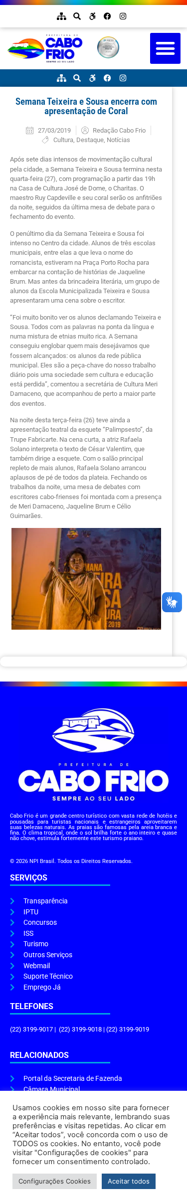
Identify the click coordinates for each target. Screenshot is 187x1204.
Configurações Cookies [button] (54, 1181)
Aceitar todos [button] (129, 1181)
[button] (165, 48)
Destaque (90, 140)
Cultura (63, 140)
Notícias (118, 140)
